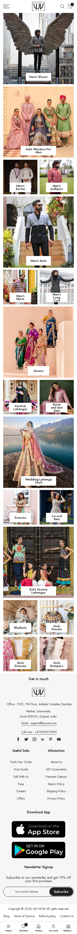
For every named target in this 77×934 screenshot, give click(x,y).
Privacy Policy (56, 798)
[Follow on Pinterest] (51, 739)
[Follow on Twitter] (26, 739)
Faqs (21, 784)
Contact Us (67, 916)
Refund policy (47, 916)
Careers (21, 791)
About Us (56, 762)
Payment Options (56, 776)
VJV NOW (39, 909)
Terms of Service (24, 916)
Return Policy (56, 784)
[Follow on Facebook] (18, 739)
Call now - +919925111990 (39, 732)
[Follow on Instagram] (34, 739)
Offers (21, 798)
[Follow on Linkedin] (42, 739)
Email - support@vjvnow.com (39, 723)
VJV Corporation (56, 769)
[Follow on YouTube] (59, 739)
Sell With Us (20, 776)
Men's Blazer (38, 76)
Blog (6, 916)
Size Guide (21, 769)
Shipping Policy (56, 791)
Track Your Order (21, 762)
